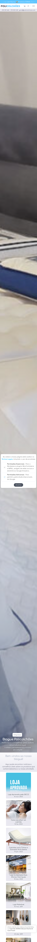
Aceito (18, 485)
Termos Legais (7, 459)
